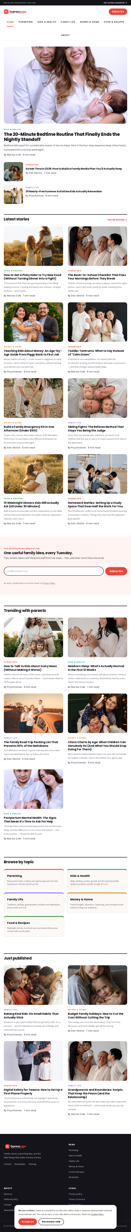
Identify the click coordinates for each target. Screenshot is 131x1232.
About (65, 35)
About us (8, 1194)
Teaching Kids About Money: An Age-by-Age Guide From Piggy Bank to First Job (33, 352)
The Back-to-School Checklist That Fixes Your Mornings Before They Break (97, 277)
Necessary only (51, 1221)
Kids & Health (47, 22)
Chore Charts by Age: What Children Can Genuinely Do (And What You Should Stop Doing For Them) (97, 745)
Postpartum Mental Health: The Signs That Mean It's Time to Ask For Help (30, 819)
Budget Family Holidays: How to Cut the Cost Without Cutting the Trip (95, 1015)
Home (10, 22)
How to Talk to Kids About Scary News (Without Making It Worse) (30, 668)
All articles (74, 1177)
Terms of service (77, 1199)
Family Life (68, 22)
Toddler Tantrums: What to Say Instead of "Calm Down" (96, 352)
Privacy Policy (49, 583)
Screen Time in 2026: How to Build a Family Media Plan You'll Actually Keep (74, 169)
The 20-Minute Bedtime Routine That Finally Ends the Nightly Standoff (62, 136)
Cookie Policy (97, 1214)
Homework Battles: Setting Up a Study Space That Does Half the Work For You (95, 504)
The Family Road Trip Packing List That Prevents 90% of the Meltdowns (31, 744)
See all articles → (117, 219)
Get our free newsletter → (115, 2)
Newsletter (20, 1164)
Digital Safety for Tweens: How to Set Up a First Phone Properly (33, 1091)
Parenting (26, 22)
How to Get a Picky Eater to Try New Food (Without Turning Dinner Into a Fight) (32, 277)
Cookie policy (75, 1204)
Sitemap (32, 1164)
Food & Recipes (114, 22)
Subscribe (118, 11)
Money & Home (89, 22)
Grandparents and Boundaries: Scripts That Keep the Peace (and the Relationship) (95, 1093)
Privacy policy (75, 1194)
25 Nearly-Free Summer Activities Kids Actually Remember (64, 191)
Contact (8, 1164)
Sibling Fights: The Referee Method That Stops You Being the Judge (96, 428)
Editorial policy (11, 1199)
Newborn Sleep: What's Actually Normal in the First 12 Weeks (96, 668)
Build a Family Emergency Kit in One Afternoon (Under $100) (29, 428)
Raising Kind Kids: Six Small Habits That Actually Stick (31, 1015)
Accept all (28, 1221)
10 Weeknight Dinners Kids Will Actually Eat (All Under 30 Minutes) (31, 504)
